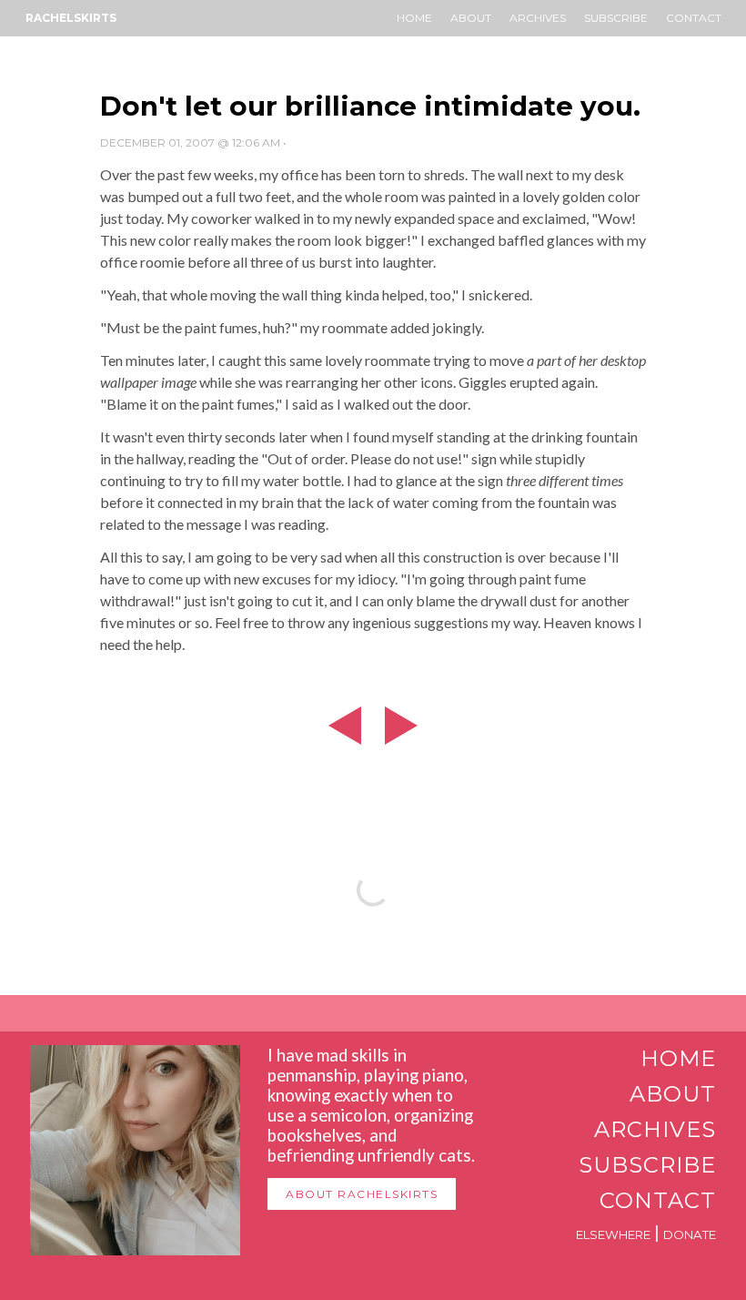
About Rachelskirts (362, 1194)
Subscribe (616, 18)
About (470, 18)
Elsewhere (613, 1234)
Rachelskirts (70, 18)
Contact (693, 18)
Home (414, 18)
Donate (689, 1234)
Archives (537, 18)
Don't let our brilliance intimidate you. (370, 106)
